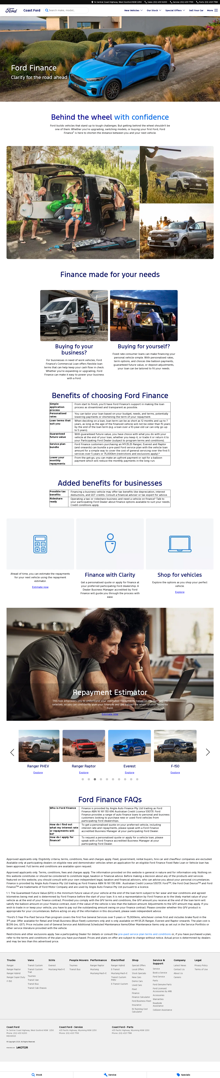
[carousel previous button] (13, 752)
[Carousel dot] (83, 779)
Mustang (94, 969)
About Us (178, 973)
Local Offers (138, 969)
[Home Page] (11, 10)
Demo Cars (137, 981)
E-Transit (115, 969)
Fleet (134, 989)
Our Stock (152, 10)
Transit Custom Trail (35, 970)
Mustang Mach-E (57, 969)
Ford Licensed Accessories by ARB (162, 990)
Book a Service (160, 972)
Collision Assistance (162, 1010)
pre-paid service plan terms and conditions (144, 934)
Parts (155, 980)
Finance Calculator (141, 997)
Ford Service (159, 976)
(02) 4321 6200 (20, 1033)
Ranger (10, 965)
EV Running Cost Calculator (140, 1010)
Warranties (158, 999)
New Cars (136, 977)
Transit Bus (33, 984)
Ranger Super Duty (16, 977)
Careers (177, 977)
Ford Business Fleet (141, 1001)
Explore (179, 592)
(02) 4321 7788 (125, 1033)
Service (156, 968)
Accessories (158, 995)
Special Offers (173, 10)
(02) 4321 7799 (72, 1033)
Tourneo (32, 976)
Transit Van (33, 980)
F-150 (9, 981)
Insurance (136, 1005)
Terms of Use (201, 969)
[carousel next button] (208, 752)
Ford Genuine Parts (162, 984)
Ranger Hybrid (13, 973)
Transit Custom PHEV (118, 978)
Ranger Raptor (14, 969)
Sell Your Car (196, 10)
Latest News (180, 965)
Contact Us (179, 969)
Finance (135, 993)
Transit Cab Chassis (37, 988)
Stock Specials (139, 973)
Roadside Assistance (158, 1004)
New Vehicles (131, 10)
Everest (52, 965)
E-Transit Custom (119, 984)
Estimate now (40, 587)
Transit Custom (35, 965)
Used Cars (137, 985)
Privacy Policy (201, 965)
